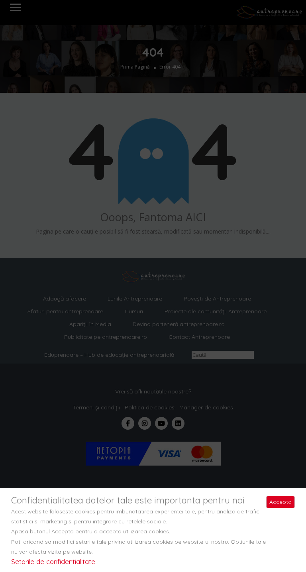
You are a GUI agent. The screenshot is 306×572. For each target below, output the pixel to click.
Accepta (280, 501)
